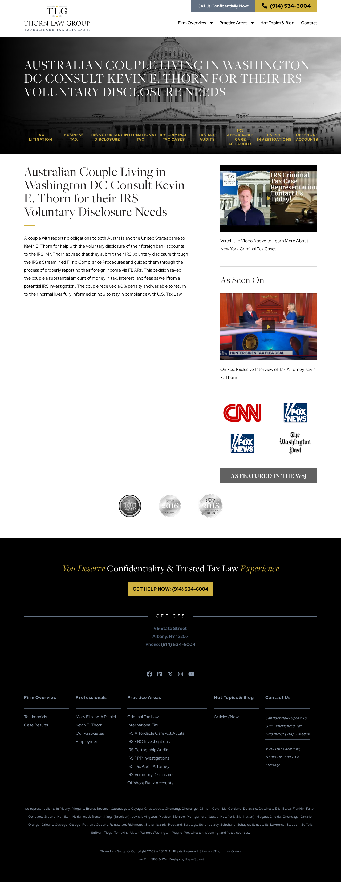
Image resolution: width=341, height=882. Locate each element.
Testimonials (35, 717)
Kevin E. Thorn (89, 725)
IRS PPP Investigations (148, 758)
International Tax (142, 725)
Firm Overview (192, 23)
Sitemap (206, 851)
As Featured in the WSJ (269, 476)
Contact (309, 23)
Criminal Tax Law (143, 717)
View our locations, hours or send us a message (283, 756)
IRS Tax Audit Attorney (148, 766)
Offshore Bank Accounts (150, 783)
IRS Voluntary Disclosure (150, 774)
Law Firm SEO (147, 859)
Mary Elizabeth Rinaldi (96, 717)
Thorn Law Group (113, 851)
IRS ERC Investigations (148, 741)
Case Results (36, 725)
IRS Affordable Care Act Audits (155, 733)
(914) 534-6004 (290, 5)
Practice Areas (233, 23)
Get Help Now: (170, 589)
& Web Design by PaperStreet (181, 859)
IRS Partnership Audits (148, 750)
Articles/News (227, 717)
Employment (88, 741)
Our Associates (90, 733)
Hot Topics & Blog (277, 23)
